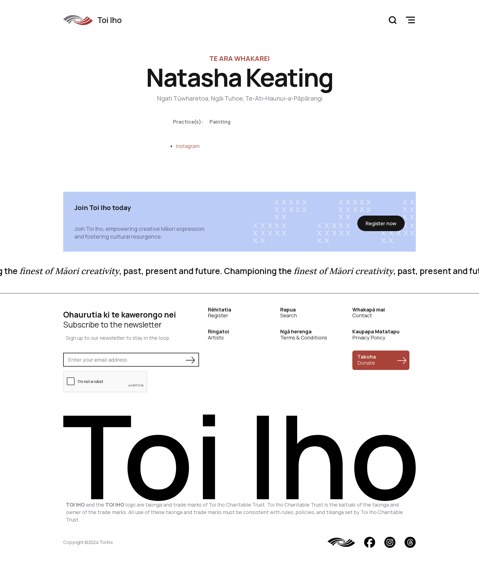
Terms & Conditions (303, 335)
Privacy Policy (375, 335)
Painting (220, 121)
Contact (368, 313)
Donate (366, 359)
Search (288, 313)
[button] (410, 19)
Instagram (188, 146)
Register (219, 313)
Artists (218, 335)
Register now (381, 223)
